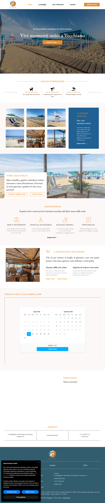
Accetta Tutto (12, 492)
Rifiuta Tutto (30, 492)
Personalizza (21, 497)
